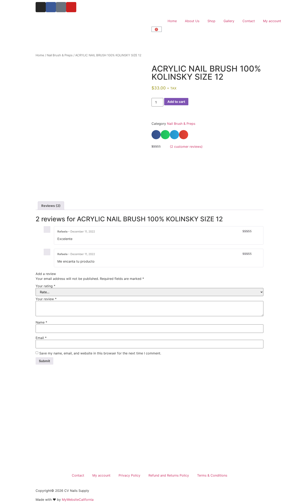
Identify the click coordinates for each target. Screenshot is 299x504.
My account (272, 21)
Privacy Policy (129, 475)
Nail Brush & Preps (60, 55)
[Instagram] (41, 7)
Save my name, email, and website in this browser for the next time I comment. (100, 353)
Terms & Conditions (212, 475)
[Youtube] (71, 7)
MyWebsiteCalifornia (78, 499)
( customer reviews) (186, 146)
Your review (46, 299)
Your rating (45, 286)
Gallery (229, 21)
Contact (248, 21)
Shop (211, 21)
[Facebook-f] (51, 7)
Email (41, 337)
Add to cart (176, 102)
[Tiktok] (61, 7)
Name (41, 322)
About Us (192, 21)
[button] (156, 134)
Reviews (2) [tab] (51, 206)
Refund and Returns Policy (168, 475)
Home (172, 21)
